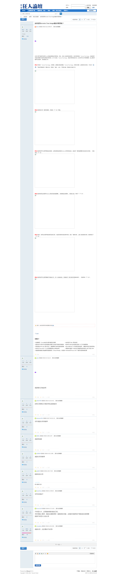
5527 (23, 29)
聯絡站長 (83, 571)
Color (37, 553)
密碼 (67, 7)
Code (45, 553)
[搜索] (60, 14)
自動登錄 (88, 5)
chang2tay (39, 526)
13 (26, 421)
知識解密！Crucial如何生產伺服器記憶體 (45, 342)
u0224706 (38, 400)
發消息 (25, 39)
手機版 (78, 571)
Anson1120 (39, 508)
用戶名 (67, 5)
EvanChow (39, 491)
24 (26, 511)
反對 (48, 397)
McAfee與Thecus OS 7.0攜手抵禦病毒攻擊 (76, 350)
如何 (37, 333)
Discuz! (29, 571)
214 (30, 29)
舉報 (93, 354)
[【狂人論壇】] (31, 8)
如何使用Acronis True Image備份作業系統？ (51, 16)
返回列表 (75, 19)
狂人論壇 (94, 571)
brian (37, 26)
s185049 (38, 453)
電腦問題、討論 (41, 10)
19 (26, 438)
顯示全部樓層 (57, 26)
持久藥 (36, 484)
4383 (27, 529)
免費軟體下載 (31, 10)
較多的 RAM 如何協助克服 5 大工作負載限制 (77, 344)
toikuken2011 (39, 418)
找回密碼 (94, 5)
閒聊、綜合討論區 (56, 10)
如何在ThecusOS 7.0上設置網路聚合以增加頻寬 (47, 348)
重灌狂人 (66, 10)
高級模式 (92, 553)
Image (39, 553)
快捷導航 (91, 10)
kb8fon (38, 436)
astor (37, 358)
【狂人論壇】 (21, 17)
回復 (53, 325)
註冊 (93, 7)
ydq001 (38, 471)
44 (30, 529)
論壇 (30, 16)
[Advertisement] (64, 41)
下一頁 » (58, 544)
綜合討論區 (36, 16)
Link (41, 553)
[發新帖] (23, 19)
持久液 (39, 484)
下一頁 (93, 19)
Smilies (47, 553)
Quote (43, 553)
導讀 (49, 10)
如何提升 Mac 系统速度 (71, 342)
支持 (43, 397)
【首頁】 (23, 10)
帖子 (56, 13)
